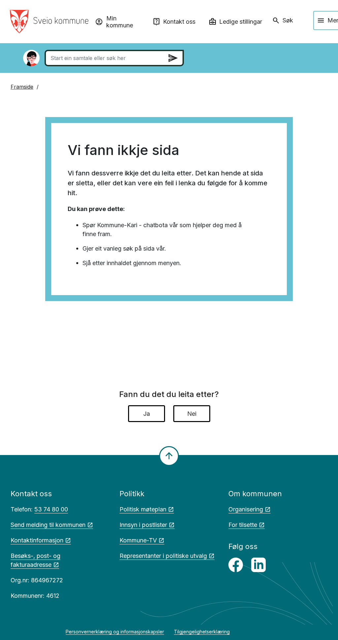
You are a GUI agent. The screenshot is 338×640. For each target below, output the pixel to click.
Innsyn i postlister (143, 524)
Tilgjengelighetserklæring (202, 631)
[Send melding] (173, 58)
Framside (22, 86)
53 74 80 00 (51, 509)
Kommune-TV (138, 540)
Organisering (245, 509)
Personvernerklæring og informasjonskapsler (115, 631)
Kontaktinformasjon (37, 540)
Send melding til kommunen (48, 524)
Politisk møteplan (142, 509)
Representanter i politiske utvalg (163, 555)
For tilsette (242, 524)
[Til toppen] (169, 456)
